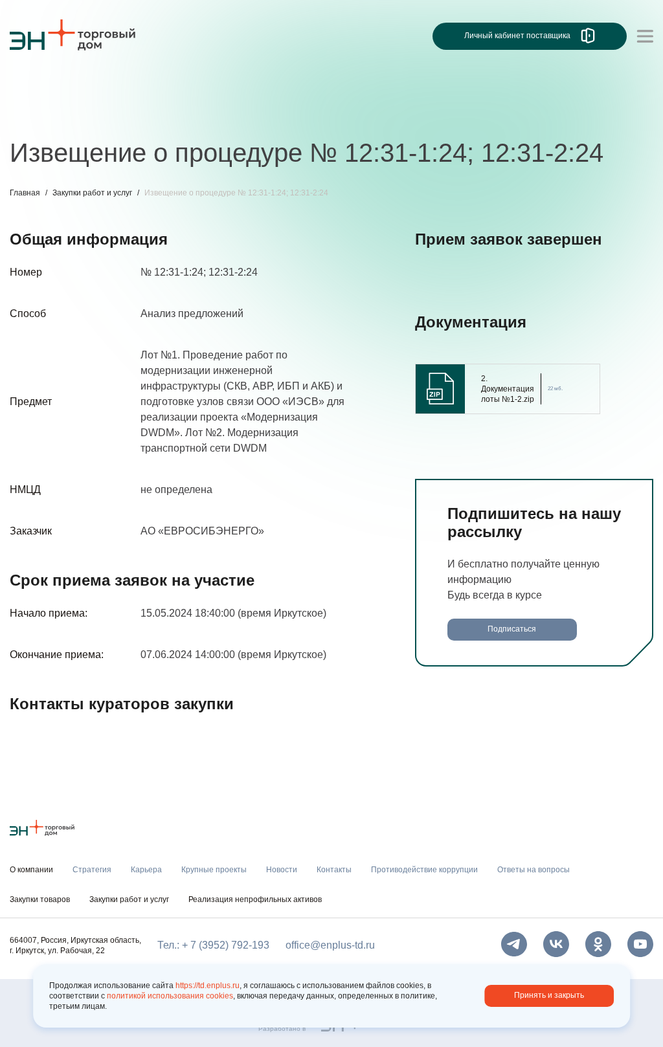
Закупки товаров (40, 899)
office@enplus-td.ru (330, 945)
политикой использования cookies (170, 995)
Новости (253, 114)
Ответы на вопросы (553, 114)
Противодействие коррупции (420, 114)
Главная (25, 192)
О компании (38, 88)
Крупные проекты (174, 114)
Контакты (312, 114)
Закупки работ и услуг (92, 192)
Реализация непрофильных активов (255, 899)
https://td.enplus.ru (207, 985)
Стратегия (35, 114)
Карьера (96, 114)
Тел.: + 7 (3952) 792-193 (213, 945)
